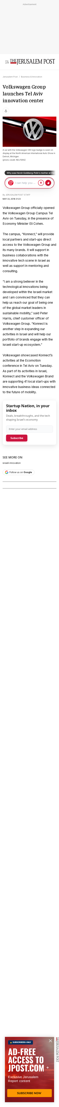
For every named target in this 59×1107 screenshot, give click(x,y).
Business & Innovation (31, 77)
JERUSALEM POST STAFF (18, 195)
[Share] (6, 111)
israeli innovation (12, 463)
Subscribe (16, 438)
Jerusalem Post (10, 77)
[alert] (29, 1069)
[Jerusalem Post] (32, 62)
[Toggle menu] (7, 62)
